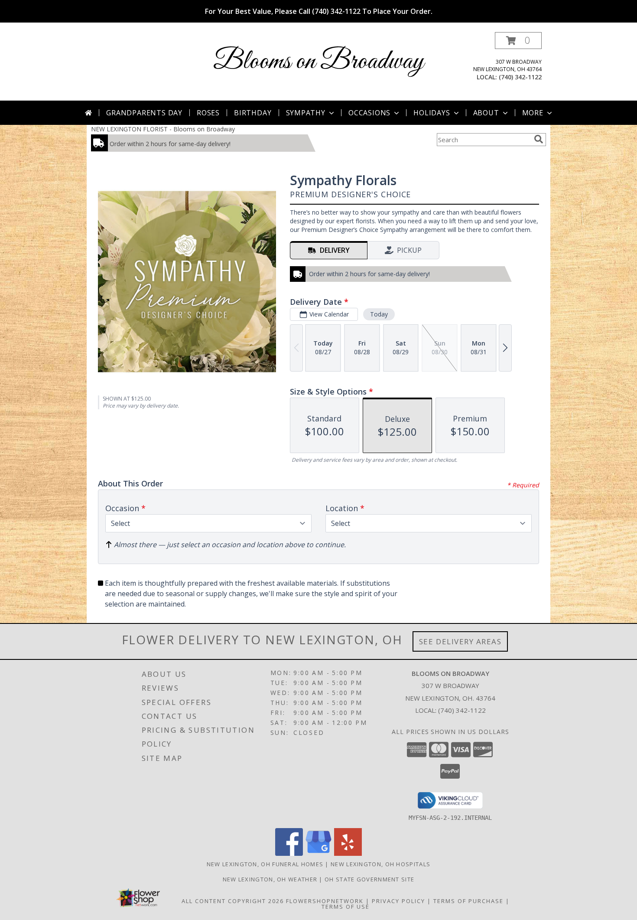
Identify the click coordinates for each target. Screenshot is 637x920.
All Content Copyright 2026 (233, 901)
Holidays (431, 112)
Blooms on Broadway (318, 61)
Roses (208, 112)
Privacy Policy (398, 901)
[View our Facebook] (289, 853)
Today (379, 314)
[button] (518, 40)
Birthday (252, 112)
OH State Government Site (369, 879)
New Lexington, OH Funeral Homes (265, 864)
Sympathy (305, 112)
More (532, 112)
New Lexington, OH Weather (270, 879)
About (486, 112)
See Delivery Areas (460, 641)
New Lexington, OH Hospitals (380, 864)
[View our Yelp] (348, 853)
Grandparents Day (144, 112)
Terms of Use (346, 906)
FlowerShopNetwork (325, 901)
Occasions (369, 112)
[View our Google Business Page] (318, 853)
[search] (539, 139)
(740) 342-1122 (520, 77)
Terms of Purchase (468, 901)
